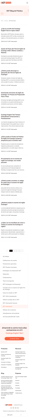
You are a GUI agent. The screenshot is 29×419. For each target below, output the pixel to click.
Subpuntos (6, 274)
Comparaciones (7, 277)
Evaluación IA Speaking (6, 364)
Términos (17, 385)
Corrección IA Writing (5, 362)
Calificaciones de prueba (10, 260)
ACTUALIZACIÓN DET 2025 (11, 317)
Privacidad (17, 388)
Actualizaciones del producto (11, 313)
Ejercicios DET (4, 352)
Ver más (3, 397)
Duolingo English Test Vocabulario (20, 356)
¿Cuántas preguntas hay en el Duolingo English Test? (7, 377)
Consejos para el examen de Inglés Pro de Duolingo (14, 288)
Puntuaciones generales (9, 264)
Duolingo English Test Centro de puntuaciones (20, 352)
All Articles (6, 256)
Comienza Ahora (14, 339)
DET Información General (10, 303)
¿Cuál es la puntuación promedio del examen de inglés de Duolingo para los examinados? (7, 388)
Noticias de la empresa (9, 310)
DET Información (7, 306)
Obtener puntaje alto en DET (11, 299)
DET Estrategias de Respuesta (11, 284)
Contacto (17, 383)
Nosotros (17, 380)
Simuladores (4, 367)
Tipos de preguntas (8, 281)
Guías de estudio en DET (10, 293)
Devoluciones (18, 390)
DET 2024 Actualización (10, 296)
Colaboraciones (18, 393)
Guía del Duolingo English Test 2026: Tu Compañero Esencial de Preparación (6, 382)
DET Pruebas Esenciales (10, 267)
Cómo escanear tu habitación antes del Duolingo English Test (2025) (7, 394)
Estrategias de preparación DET (12, 270)
